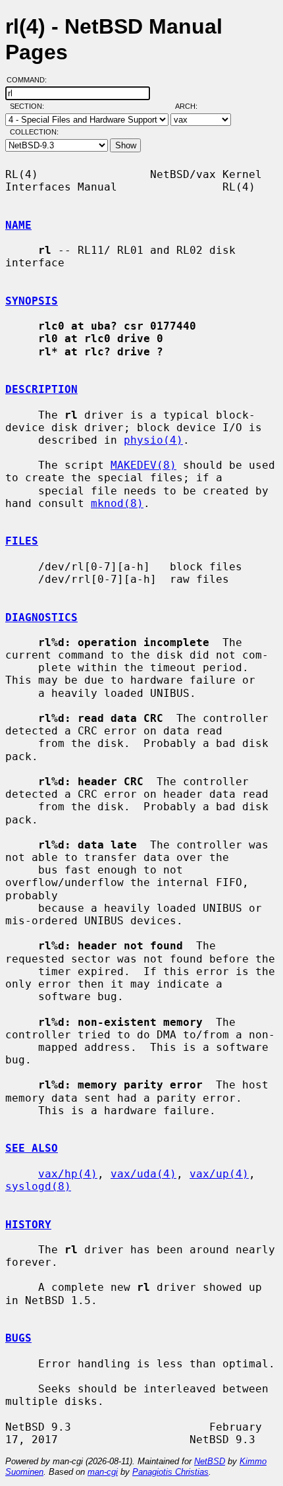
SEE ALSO (31, 1148)
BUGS (18, 1338)
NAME (18, 225)
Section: (30, 106)
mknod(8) (117, 503)
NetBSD (209, 1461)
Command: (31, 80)
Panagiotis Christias (170, 1472)
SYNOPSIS (31, 301)
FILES (21, 541)
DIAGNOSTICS (41, 617)
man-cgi (103, 1472)
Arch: (192, 106)
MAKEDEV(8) (143, 465)
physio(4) (153, 440)
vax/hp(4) (67, 1174)
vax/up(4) (219, 1174)
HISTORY (28, 1224)
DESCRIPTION (41, 389)
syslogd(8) (38, 1186)
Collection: (34, 132)
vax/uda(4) (143, 1174)
